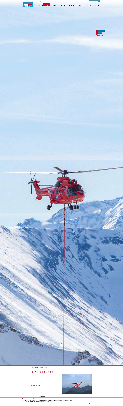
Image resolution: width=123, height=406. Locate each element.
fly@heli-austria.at (42, 1)
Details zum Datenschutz (49, 401)
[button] (9, 182)
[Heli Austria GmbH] (28, 4)
